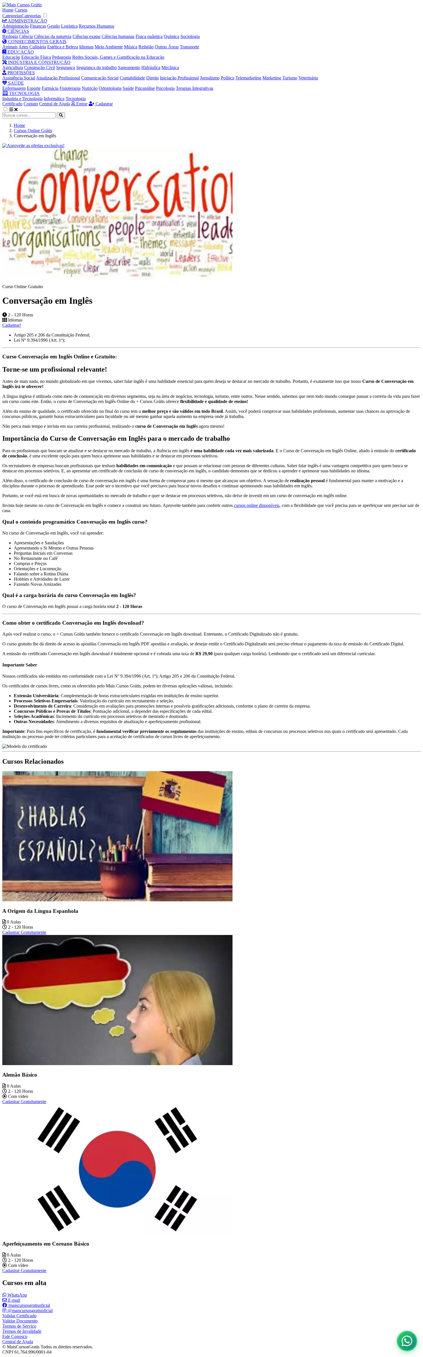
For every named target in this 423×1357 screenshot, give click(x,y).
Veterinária (308, 77)
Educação (11, 57)
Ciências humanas (118, 36)
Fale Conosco (14, 1336)
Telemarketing (248, 77)
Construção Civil (39, 67)
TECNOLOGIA (24, 93)
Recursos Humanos (96, 26)
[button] (8, 109)
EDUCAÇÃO (20, 52)
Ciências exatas (86, 36)
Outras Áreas (167, 46)
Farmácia (50, 88)
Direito (152, 77)
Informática (54, 98)
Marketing (271, 77)
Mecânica (170, 67)
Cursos (21, 9)
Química (171, 36)
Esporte (34, 88)
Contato (31, 103)
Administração (15, 26)
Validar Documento (20, 1320)
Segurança (65, 67)
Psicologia (165, 88)
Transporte (189, 46)
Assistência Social (18, 77)
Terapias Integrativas (194, 88)
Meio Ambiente (109, 46)
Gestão (53, 26)
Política (227, 77)
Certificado (12, 103)
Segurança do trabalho (96, 67)
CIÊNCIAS (17, 31)
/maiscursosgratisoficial (28, 1305)
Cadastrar (103, 103)
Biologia (10, 36)
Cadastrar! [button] (11, 325)
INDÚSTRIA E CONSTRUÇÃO (38, 62)
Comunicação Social (100, 77)
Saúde (128, 88)
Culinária (37, 46)
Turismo (289, 77)
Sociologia (190, 36)
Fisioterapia (70, 88)
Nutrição (90, 88)
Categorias (12, 15)
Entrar (81, 103)
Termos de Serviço (19, 1326)
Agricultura (12, 67)
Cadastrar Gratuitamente (24, 932)
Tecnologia (76, 98)
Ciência (26, 36)
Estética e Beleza (62, 46)
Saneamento (129, 67)
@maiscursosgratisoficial (29, 1310)
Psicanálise (145, 88)
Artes (23, 46)
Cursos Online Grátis (33, 130)
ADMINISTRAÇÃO (27, 20)
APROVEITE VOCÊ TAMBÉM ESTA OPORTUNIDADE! (185, 1343)
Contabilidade (132, 77)
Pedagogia (61, 57)
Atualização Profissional (58, 77)
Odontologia (110, 88)
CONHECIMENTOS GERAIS (36, 41)
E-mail (13, 1300)
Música (130, 46)
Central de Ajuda (54, 103)
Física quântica (149, 36)
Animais (10, 46)
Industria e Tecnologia (22, 98)
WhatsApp (16, 1295)
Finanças (38, 26)
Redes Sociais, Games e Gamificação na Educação (118, 57)
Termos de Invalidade (21, 1331)
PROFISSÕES (20, 72)
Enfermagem (14, 88)
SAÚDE (15, 83)
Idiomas (86, 46)
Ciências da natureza (52, 36)
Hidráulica (150, 67)
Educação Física (36, 57)
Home (8, 9)
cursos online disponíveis (256, 505)
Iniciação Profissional (179, 77)
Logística (69, 26)
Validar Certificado (19, 1315)
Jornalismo (210, 77)
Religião (146, 46)
